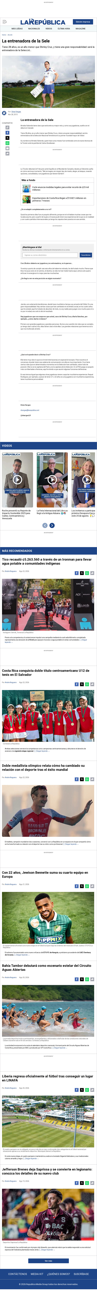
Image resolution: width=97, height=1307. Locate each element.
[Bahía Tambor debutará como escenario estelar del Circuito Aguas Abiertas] (48, 1011)
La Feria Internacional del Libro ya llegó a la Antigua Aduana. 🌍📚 (52, 511)
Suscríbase (81, 1274)
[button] (83, 21)
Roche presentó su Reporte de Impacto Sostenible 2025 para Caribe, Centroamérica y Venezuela (16, 514)
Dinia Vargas (16, 112)
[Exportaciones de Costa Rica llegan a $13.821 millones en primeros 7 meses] (27, 199)
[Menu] (5, 21)
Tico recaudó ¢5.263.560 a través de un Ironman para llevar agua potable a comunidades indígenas (47, 561)
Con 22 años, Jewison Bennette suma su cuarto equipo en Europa (45, 875)
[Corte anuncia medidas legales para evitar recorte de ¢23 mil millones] (26, 188)
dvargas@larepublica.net (30, 410)
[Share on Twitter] (7, 138)
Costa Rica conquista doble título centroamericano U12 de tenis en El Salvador (45, 673)
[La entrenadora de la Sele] (48, 82)
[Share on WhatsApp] (7, 143)
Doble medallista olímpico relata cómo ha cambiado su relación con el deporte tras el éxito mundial (43, 768)
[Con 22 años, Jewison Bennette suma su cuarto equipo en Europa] (48, 918)
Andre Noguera (10, 571)
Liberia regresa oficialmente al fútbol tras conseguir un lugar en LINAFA (47, 1078)
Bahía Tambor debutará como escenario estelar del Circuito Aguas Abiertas (46, 968)
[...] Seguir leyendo (41, 751)
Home (4, 35)
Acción (10, 35)
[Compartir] (7, 153)
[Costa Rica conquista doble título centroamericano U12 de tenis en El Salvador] (48, 716)
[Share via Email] (7, 148)
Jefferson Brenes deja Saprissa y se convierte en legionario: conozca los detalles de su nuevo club (47, 1171)
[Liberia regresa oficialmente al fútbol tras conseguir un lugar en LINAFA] (48, 1121)
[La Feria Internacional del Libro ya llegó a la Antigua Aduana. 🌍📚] (52, 479)
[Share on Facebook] (7, 133)
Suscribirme (85, 255)
